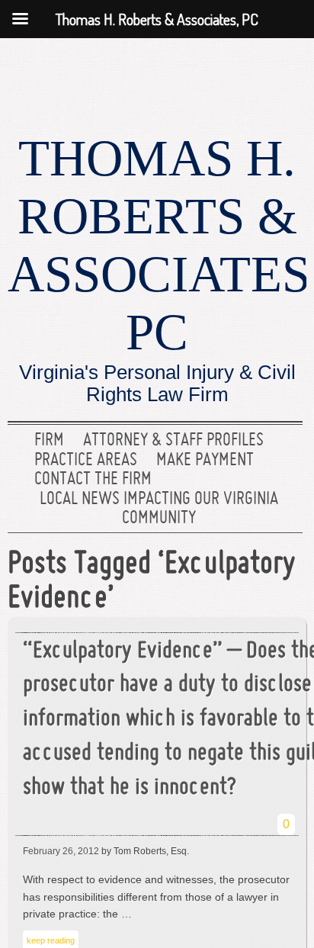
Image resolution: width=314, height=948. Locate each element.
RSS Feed (285, 72)
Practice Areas (85, 460)
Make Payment (205, 460)
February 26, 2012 (61, 851)
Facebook (237, 72)
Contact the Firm (93, 479)
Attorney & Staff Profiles (173, 440)
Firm (49, 440)
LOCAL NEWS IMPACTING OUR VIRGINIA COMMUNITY (159, 509)
